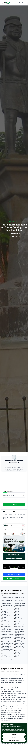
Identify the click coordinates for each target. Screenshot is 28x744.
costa (3, 674)
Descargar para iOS (15, 574)
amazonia (15, 674)
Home (2, 233)
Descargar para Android (15, 578)
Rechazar (14, 737)
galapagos (22, 674)
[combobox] (3, 495)
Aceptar (14, 734)
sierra (8, 674)
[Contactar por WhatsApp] (25, 737)
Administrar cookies (14, 740)
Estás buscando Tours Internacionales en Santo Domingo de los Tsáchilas (16, 235)
